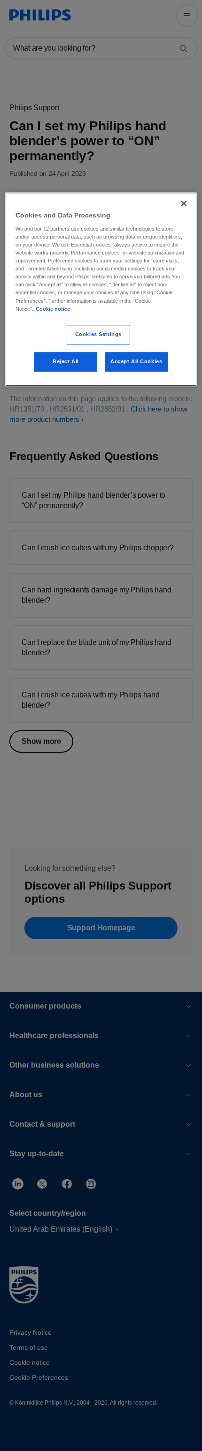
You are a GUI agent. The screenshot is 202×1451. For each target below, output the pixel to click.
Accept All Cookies (136, 361)
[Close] (183, 204)
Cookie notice (53, 309)
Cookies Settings (98, 334)
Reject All (66, 361)
